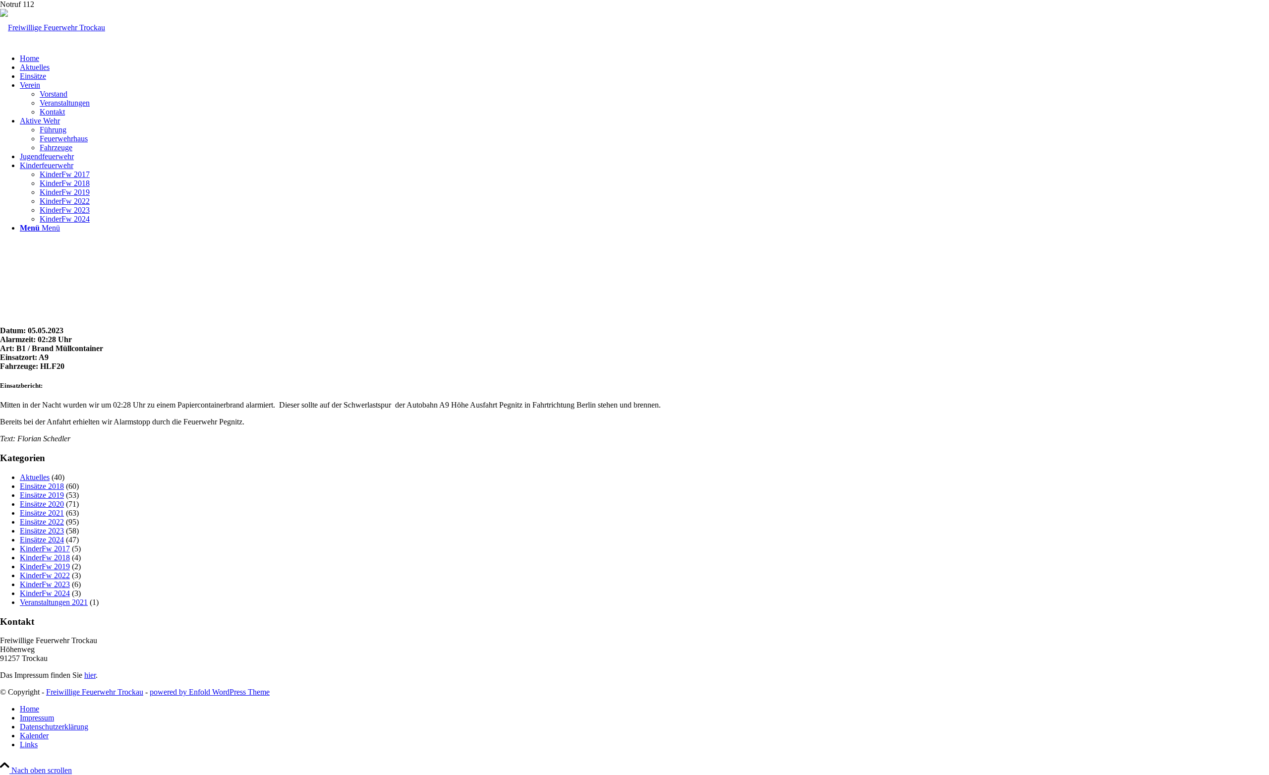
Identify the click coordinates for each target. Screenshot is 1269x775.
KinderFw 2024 (45, 593)
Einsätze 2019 (42, 495)
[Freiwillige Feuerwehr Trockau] (52, 27)
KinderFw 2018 (45, 557)
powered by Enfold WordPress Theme (210, 692)
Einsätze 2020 (42, 504)
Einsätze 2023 (42, 531)
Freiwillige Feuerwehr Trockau (94, 692)
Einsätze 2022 (42, 522)
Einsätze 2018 (42, 486)
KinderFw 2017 (45, 548)
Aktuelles (35, 477)
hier (90, 675)
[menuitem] (644, 58)
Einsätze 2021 (42, 513)
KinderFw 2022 (45, 575)
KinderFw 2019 (45, 566)
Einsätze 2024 (42, 540)
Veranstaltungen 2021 (54, 602)
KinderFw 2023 (45, 584)
